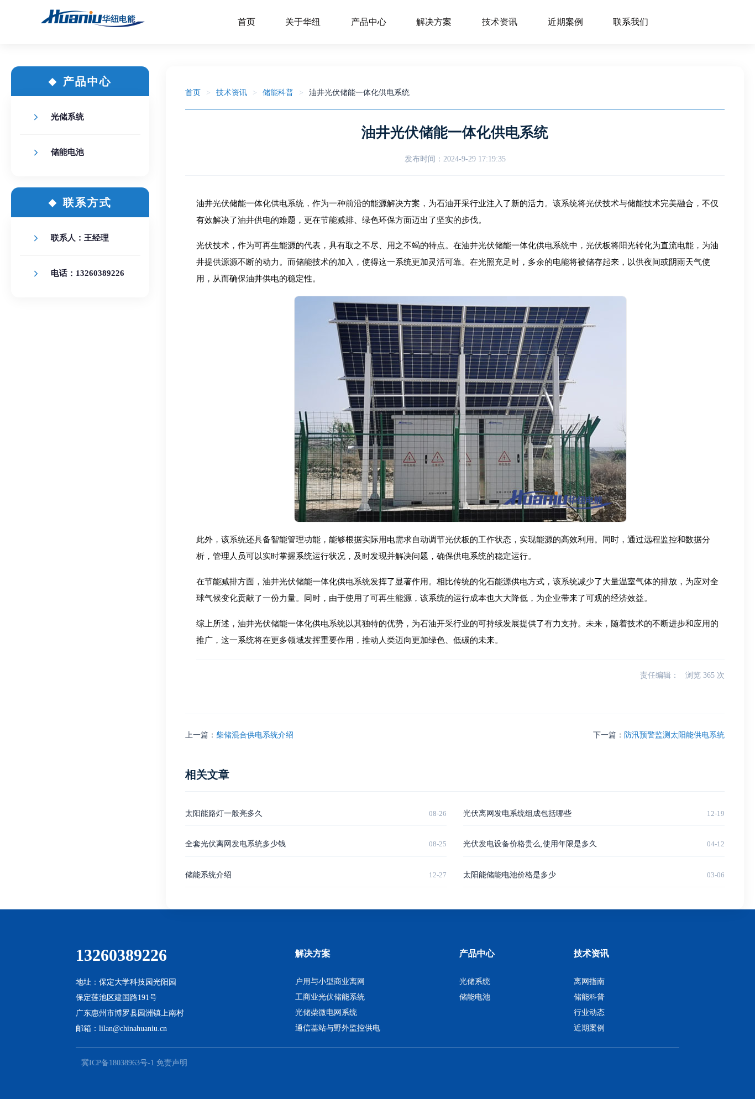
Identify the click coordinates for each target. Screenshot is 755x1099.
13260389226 (121, 955)
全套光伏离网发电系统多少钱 (235, 844)
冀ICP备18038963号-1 (117, 1063)
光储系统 (67, 116)
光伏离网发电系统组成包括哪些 (517, 813)
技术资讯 (231, 92)
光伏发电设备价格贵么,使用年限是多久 (530, 844)
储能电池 (67, 152)
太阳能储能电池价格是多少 (509, 875)
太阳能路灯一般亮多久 (224, 813)
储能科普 (278, 92)
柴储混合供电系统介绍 (254, 735)
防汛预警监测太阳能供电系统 (674, 735)
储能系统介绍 (208, 875)
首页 (193, 92)
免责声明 (171, 1063)
